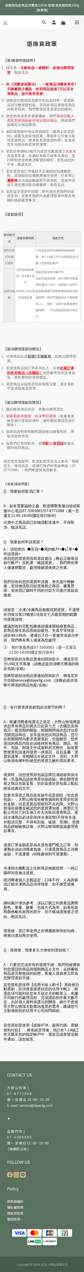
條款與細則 (15, 1201)
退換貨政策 (15, 1213)
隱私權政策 (15, 1207)
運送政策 (13, 1219)
